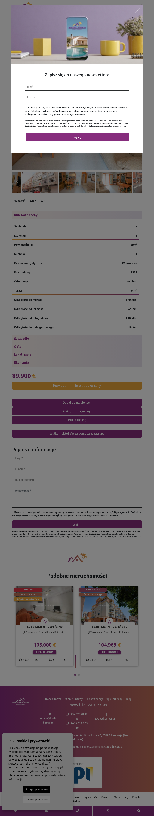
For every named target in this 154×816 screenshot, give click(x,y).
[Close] (137, 10)
